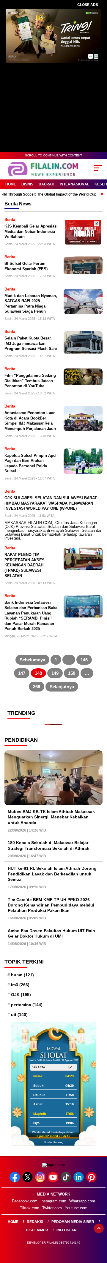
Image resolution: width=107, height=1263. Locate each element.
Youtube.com (76, 1208)
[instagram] (41, 1181)
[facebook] (15, 1181)
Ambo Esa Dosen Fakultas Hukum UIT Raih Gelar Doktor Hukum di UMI (51, 933)
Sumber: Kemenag (53, 1142)
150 (71, 673)
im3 (20, 984)
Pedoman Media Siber (72, 1222)
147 (21, 673)
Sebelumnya (32, 659)
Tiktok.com (29, 1208)
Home (10, 184)
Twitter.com (52, 1208)
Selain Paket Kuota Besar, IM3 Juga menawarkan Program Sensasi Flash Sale (30, 343)
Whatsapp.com (82, 1201)
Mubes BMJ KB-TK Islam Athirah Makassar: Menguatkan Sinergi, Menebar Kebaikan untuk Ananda (51, 817)
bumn (22, 974)
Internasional (74, 184)
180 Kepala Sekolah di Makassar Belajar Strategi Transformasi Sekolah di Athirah (48, 845)
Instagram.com (53, 1201)
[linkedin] (79, 1181)
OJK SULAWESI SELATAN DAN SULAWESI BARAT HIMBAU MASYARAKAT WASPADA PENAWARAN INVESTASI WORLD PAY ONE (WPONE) (50, 503)
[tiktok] (66, 1181)
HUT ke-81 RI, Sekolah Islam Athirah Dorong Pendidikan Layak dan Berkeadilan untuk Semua (52, 873)
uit (19, 1014)
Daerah (46, 184)
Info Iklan (66, 1230)
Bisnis (27, 184)
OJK (21, 994)
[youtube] (53, 1181)
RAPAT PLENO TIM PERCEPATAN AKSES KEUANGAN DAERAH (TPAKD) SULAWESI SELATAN (24, 565)
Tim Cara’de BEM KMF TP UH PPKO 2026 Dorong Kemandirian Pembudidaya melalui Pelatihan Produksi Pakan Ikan (51, 905)
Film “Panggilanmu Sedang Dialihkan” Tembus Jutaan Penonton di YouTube (30, 380)
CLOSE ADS (87, 5)
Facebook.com (24, 1201)
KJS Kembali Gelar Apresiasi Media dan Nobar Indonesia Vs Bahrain (31, 231)
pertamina (27, 1004)
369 (36, 686)
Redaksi (35, 1222)
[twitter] (28, 1181)
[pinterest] (92, 1181)
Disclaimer (37, 1230)
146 (84, 659)
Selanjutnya (62, 686)
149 (55, 673)
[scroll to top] (98, 1228)
